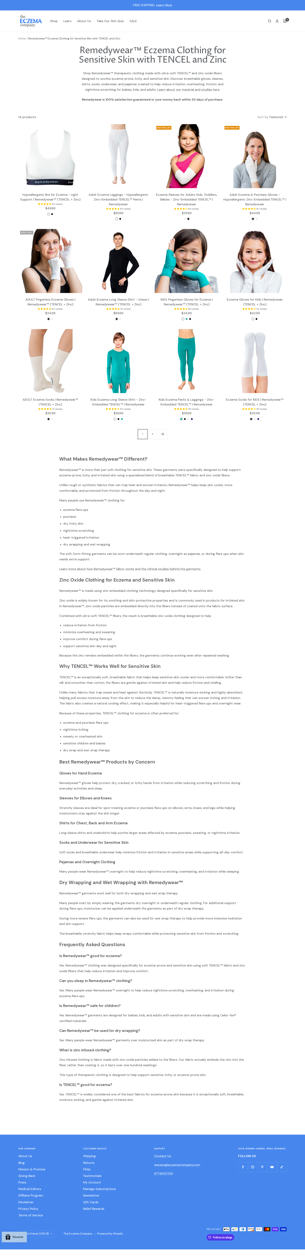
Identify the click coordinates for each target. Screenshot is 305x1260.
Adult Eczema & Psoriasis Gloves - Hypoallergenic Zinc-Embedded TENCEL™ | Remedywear (254, 199)
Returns (88, 1163)
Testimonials (92, 1176)
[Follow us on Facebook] (243, 1167)
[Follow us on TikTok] (282, 1167)
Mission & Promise (31, 1169)
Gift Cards (90, 1202)
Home (22, 38)
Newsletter (91, 1195)
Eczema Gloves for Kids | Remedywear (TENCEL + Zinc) (255, 301)
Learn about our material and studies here (188, 90)
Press (22, 1182)
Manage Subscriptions (99, 1189)
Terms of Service (30, 1215)
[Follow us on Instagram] (253, 1167)
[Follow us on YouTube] (272, 1167)
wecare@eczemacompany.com (177, 1165)
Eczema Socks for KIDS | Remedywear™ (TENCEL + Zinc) (254, 402)
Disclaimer (26, 1202)
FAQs (87, 1169)
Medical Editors (29, 1189)
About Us (84, 21)
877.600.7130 (163, 1173)
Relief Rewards (93, 1209)
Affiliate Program (30, 1195)
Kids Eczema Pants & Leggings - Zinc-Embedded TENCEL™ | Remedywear (186, 402)
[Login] (277, 21)
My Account (92, 1182)
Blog (21, 1163)
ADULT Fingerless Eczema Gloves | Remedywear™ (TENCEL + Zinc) (50, 301)
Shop (54, 21)
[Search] (269, 21)
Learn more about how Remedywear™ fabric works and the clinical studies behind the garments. (130, 569)
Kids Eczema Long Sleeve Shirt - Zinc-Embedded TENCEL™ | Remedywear (118, 402)
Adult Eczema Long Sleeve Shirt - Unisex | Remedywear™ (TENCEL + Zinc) (118, 301)
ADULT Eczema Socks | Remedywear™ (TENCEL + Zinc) (50, 402)
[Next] (162, 434)
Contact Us (162, 1156)
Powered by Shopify (110, 1233)
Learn (67, 21)
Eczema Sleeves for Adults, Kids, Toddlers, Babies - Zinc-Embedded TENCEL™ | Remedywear (186, 199)
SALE (133, 21)
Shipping (89, 1156)
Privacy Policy (28, 1209)
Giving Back (26, 1176)
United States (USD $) (35, 1233)
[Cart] (285, 21)
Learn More (164, 5)
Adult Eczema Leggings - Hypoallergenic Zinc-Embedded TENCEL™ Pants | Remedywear (118, 199)
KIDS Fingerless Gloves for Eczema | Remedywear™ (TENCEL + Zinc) (187, 301)
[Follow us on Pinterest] (262, 1167)
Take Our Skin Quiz (110, 21)
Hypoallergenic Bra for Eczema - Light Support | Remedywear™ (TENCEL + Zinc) (50, 197)
